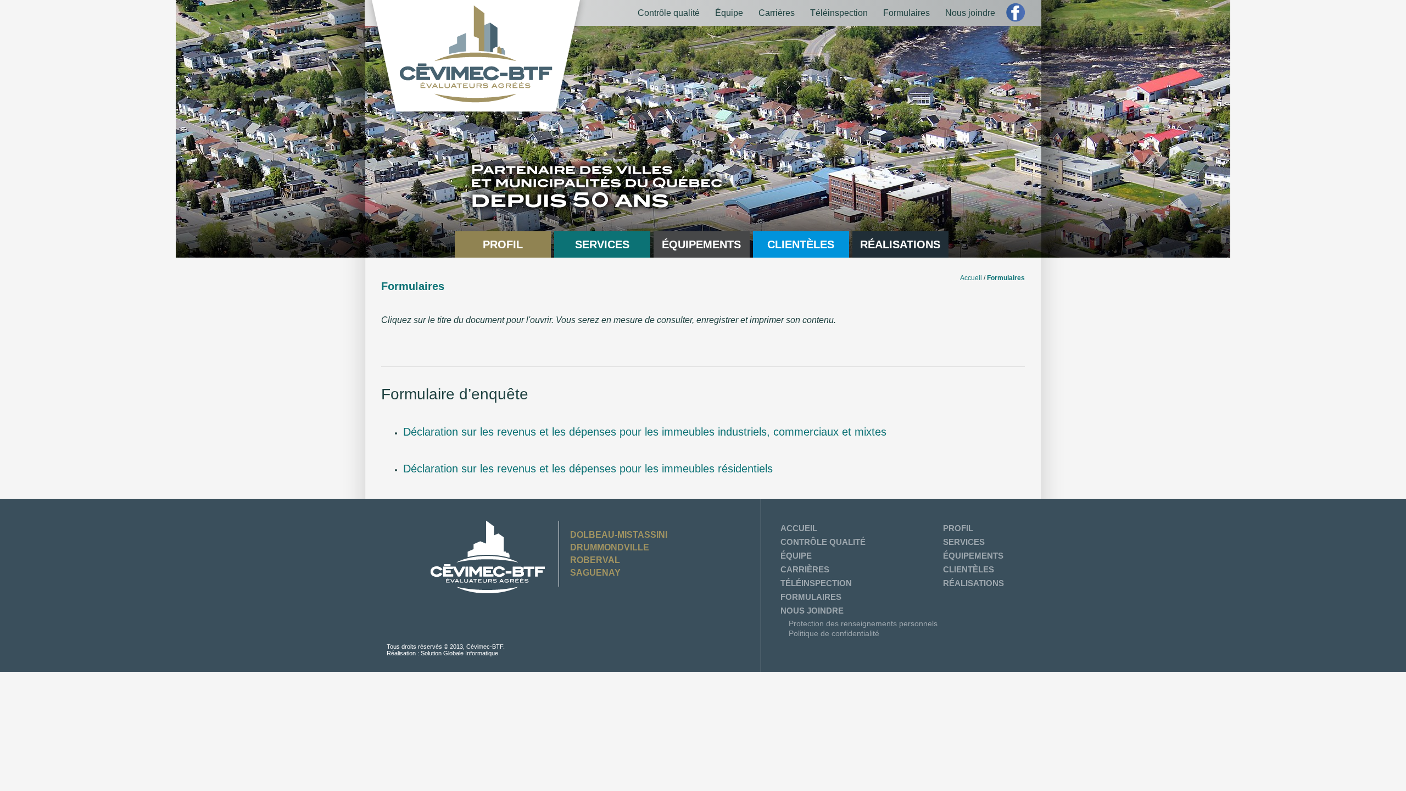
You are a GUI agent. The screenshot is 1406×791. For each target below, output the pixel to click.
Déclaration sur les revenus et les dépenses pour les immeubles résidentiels (588, 469)
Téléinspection (839, 13)
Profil (503, 244)
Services (602, 244)
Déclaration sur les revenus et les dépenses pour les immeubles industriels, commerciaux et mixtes (644, 432)
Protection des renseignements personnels (863, 623)
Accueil (971, 278)
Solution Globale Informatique (459, 653)
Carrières (776, 13)
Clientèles (800, 244)
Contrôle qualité (669, 13)
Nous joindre (970, 13)
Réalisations (900, 244)
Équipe (729, 13)
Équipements (701, 244)
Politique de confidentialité (834, 633)
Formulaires (906, 13)
